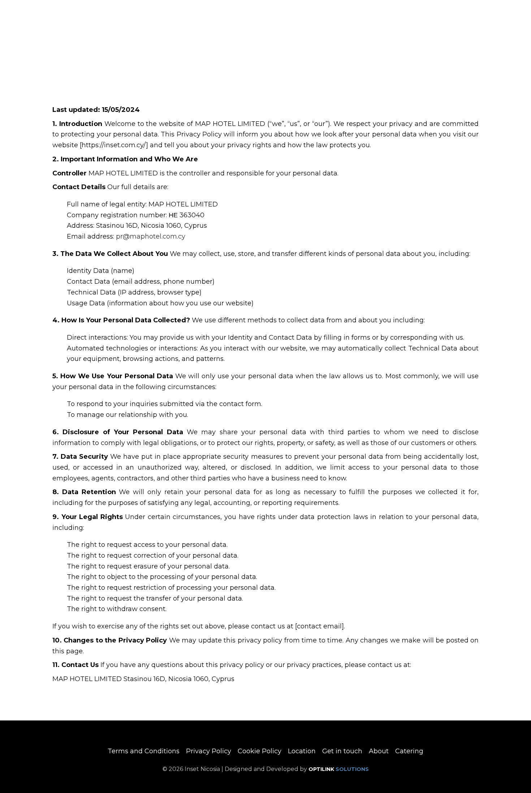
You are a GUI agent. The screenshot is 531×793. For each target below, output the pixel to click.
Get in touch (342, 751)
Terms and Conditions (144, 751)
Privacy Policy (208, 751)
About (379, 751)
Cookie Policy (259, 751)
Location (302, 751)
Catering (409, 751)
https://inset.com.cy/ (114, 145)
